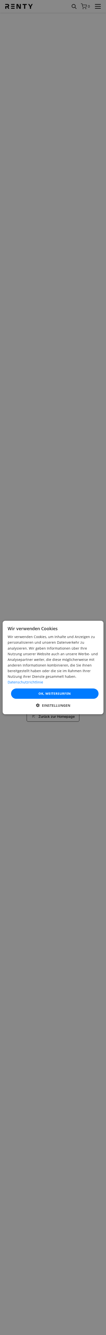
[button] (53, 705)
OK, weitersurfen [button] (54, 693)
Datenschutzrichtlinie (25, 682)
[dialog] (53, 667)
